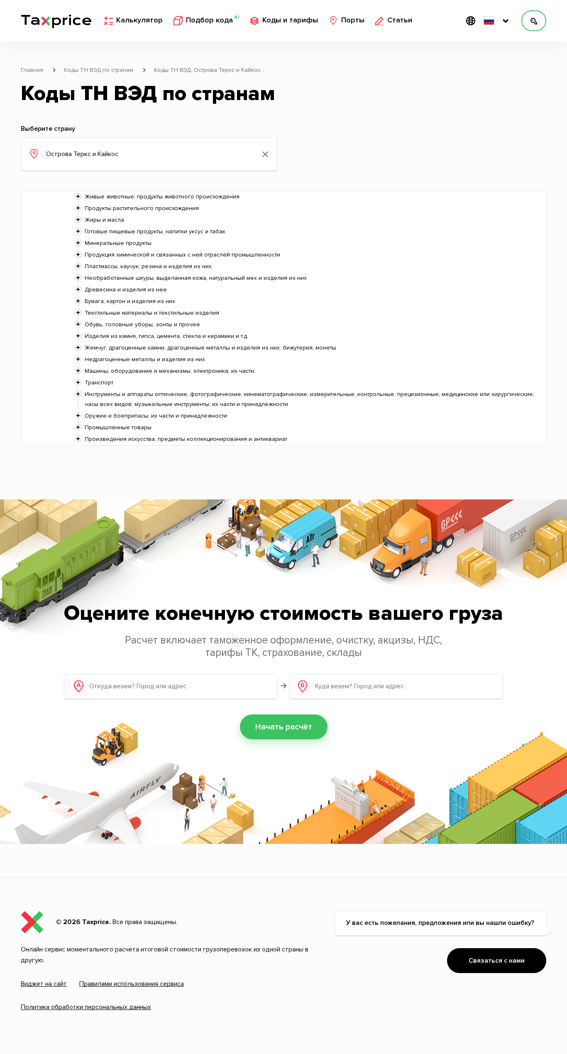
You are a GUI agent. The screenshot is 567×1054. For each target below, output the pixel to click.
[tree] (283, 318)
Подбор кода (212, 20)
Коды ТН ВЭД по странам (98, 70)
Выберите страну (48, 128)
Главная (32, 70)
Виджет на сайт (44, 984)
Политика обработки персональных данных (86, 1007)
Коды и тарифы (290, 20)
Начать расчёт (283, 727)
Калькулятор (139, 20)
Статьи (399, 20)
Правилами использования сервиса (131, 984)
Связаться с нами (497, 960)
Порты (352, 20)
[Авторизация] (533, 20)
